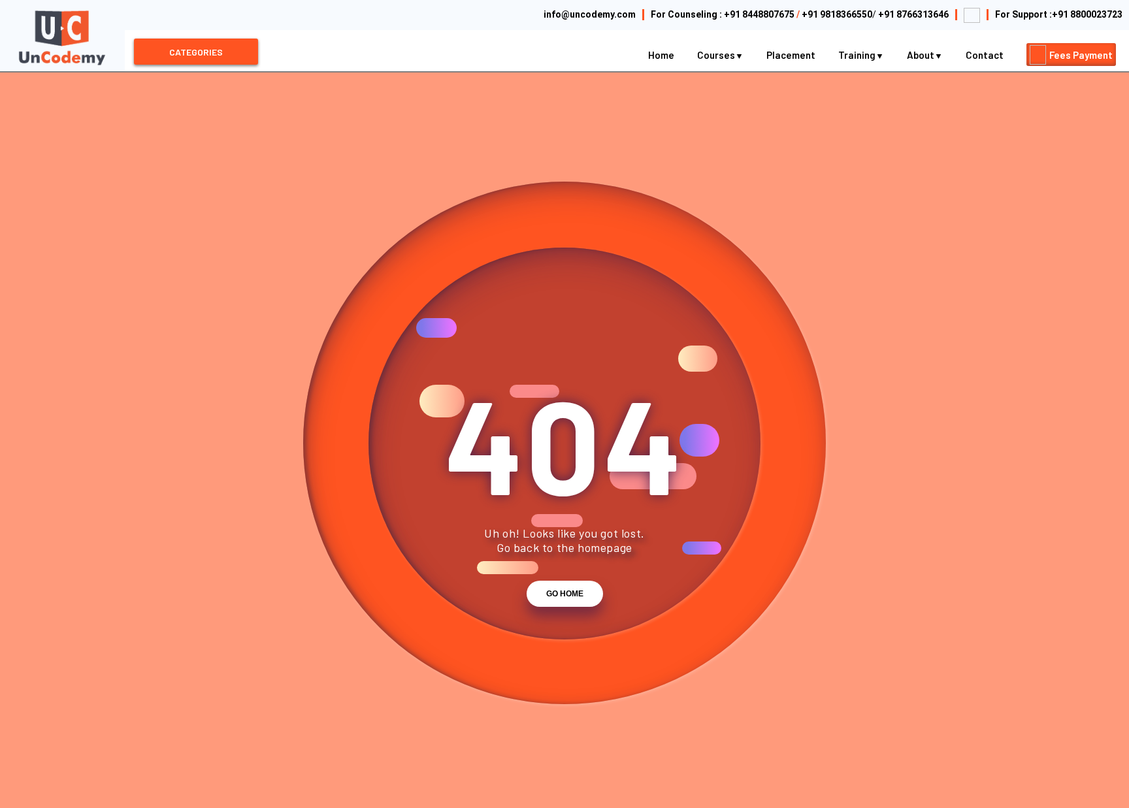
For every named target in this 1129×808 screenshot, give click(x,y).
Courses (717, 55)
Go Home (564, 593)
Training (857, 55)
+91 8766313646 (913, 14)
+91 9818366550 (837, 14)
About (921, 55)
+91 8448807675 (759, 14)
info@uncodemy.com (590, 14)
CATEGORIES (196, 51)
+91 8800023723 (1087, 14)
